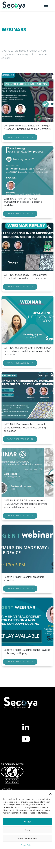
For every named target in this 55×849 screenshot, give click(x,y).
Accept (27, 821)
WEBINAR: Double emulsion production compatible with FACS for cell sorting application (26, 427)
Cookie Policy (26, 845)
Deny (27, 829)
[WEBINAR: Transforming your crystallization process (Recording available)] (27, 170)
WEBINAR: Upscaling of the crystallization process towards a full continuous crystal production (27, 351)
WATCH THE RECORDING (18, 137)
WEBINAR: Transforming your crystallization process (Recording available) (23, 202)
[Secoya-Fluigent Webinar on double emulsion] (27, 549)
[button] (50, 793)
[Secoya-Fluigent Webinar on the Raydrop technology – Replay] (27, 621)
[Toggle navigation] (46, 5)
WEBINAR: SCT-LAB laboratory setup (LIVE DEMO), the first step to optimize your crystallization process (25, 504)
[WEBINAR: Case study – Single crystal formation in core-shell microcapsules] (27, 247)
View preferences (27, 838)
